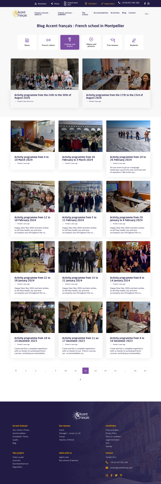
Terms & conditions (113, 436)
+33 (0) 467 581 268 (119, 462)
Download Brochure (20, 463)
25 (145, 370)
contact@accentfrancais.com (121, 467)
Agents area (64, 457)
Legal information (112, 439)
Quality (15, 439)
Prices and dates (112, 430)
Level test (16, 460)
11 (75, 370)
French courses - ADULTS (42, 14)
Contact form (111, 457)
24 (135, 370)
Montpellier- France (20, 436)
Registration (17, 467)
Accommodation (101, 13)
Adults (61, 430)
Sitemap (109, 446)
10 (66, 370)
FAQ (107, 443)
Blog (124, 13)
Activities (115, 13)
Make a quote (18, 457)
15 (115, 370)
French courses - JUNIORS (65, 14)
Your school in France (21, 430)
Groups (62, 436)
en (146, 14)
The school (85, 14)
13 (95, 370)
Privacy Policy (111, 433)
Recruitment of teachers (68, 460)
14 (105, 370)
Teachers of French (66, 439)
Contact (132, 13)
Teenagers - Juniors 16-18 (69, 433)
